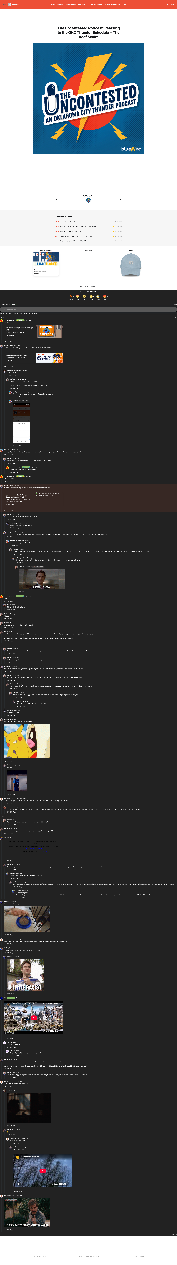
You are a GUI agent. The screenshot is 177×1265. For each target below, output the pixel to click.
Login (172, 4)
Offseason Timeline (95, 4)
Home (53, 4)
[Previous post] (56, 199)
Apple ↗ (82, 286)
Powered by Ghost (138, 1256)
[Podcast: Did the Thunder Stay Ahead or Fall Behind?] (88, 226)
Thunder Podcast (97, 24)
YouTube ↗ (87, 286)
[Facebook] (164, 4)
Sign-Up (60, 4)
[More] (125, 4)
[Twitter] (167, 4)
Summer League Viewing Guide (75, 4)
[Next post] (120, 199)
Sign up (80, 1256)
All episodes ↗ (94, 286)
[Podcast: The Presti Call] (88, 222)
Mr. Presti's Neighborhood (113, 4)
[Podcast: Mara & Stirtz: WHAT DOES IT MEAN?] (88, 236)
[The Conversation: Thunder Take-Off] (88, 241)
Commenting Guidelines (92, 1256)
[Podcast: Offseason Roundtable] (88, 231)
